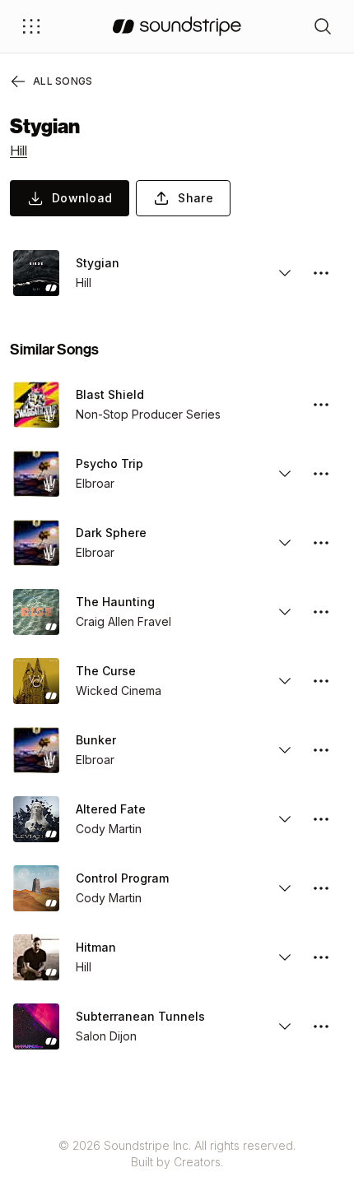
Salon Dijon (106, 1036)
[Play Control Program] (36, 888)
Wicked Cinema (118, 690)
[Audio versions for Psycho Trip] (284, 473)
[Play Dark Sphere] (36, 543)
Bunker (96, 740)
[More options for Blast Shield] (321, 404)
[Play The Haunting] (36, 612)
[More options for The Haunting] (321, 611)
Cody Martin (109, 829)
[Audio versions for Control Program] (284, 888)
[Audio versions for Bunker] (284, 750)
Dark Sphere (111, 533)
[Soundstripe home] (177, 26)
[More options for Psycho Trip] (321, 473)
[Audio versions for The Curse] (284, 681)
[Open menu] (31, 26)
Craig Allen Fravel (123, 621)
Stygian (97, 263)
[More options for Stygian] (321, 273)
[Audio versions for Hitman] (284, 957)
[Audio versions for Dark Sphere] (284, 542)
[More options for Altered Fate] (321, 819)
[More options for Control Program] (321, 888)
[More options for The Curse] (321, 681)
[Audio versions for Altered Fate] (284, 819)
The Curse (106, 671)
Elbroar (95, 483)
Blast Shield (110, 394)
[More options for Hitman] (321, 957)
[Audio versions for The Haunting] (284, 611)
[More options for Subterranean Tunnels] (321, 1026)
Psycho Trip (109, 463)
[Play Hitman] (36, 957)
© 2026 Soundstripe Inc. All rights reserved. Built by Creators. (177, 1153)
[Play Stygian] (36, 273)
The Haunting (115, 602)
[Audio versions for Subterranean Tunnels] (284, 1026)
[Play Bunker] (36, 750)
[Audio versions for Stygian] (284, 273)
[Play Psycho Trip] (36, 474)
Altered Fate (111, 809)
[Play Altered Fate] (36, 819)
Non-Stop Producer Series (148, 414)
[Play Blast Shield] (36, 405)
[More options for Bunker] (321, 750)
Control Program (122, 878)
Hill (18, 150)
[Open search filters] (323, 26)
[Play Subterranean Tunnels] (36, 1026)
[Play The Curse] (36, 681)
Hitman (96, 947)
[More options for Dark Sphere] (321, 542)
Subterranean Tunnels (140, 1016)
